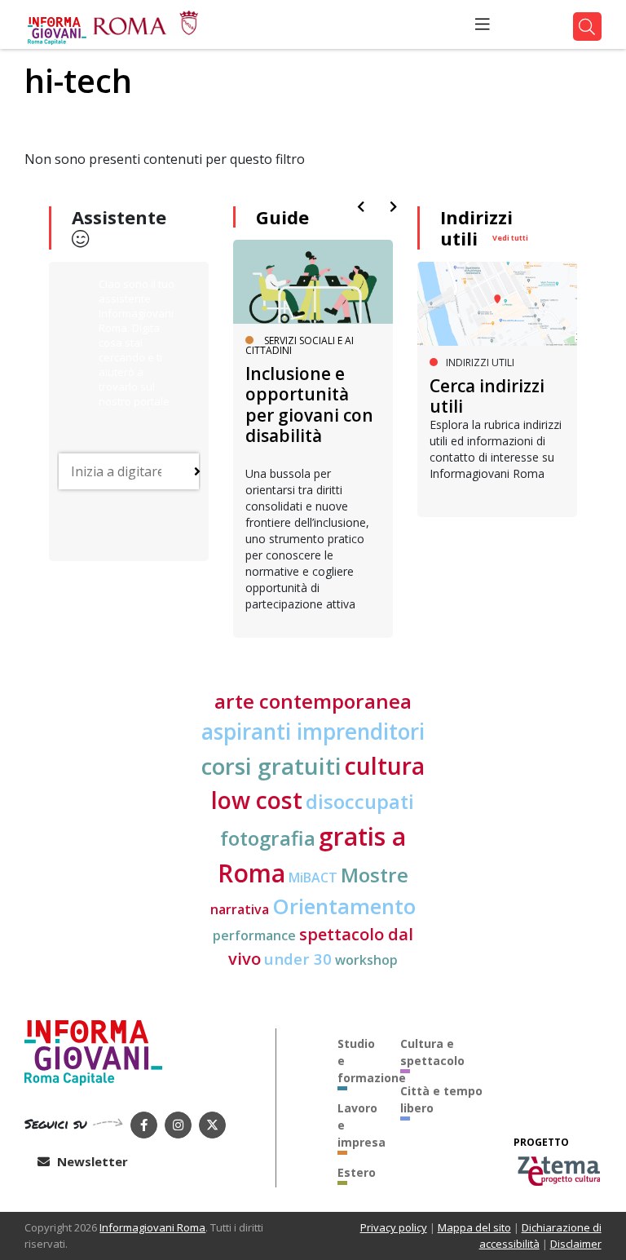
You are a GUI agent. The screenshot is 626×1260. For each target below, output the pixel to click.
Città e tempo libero (441, 1099)
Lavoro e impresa (357, 1125)
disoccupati (360, 802)
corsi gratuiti (271, 765)
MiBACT (313, 877)
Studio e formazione (357, 1060)
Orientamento (344, 906)
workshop (366, 960)
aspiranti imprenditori (313, 731)
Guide (282, 217)
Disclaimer (576, 1243)
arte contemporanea (313, 700)
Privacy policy (393, 1227)
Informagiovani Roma (152, 1227)
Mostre (374, 874)
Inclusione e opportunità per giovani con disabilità (309, 404)
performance (254, 935)
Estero (356, 1172)
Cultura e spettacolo (432, 1052)
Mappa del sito (474, 1227)
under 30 (298, 958)
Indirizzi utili (476, 227)
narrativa (239, 909)
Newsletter (91, 1161)
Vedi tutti (510, 237)
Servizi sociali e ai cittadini (299, 345)
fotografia (267, 838)
